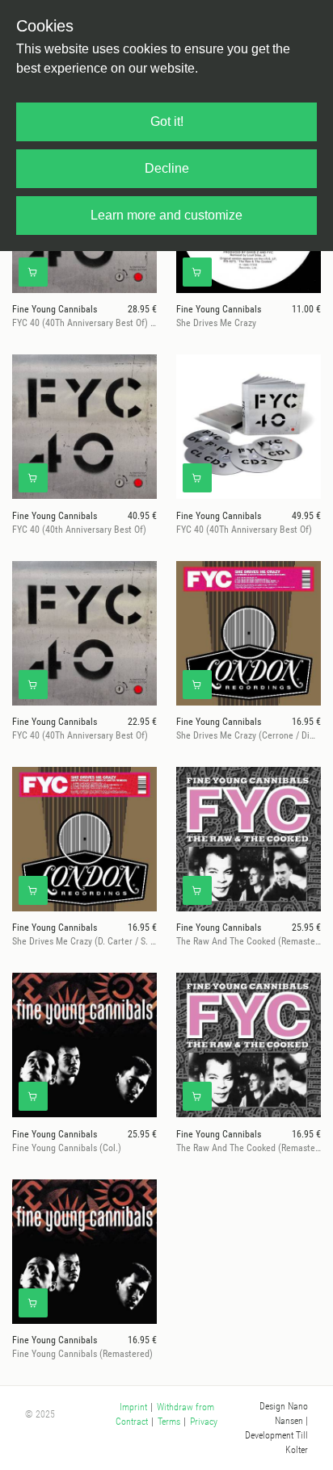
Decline (167, 168)
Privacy (203, 1421)
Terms (169, 1421)
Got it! (166, 121)
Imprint (133, 1407)
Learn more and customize (166, 215)
